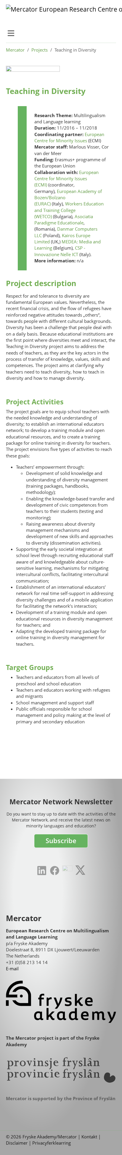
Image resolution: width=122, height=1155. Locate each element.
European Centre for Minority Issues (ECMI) (66, 178)
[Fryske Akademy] (61, 1002)
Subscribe (61, 840)
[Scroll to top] (108, 1141)
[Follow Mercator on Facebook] (54, 870)
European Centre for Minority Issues (69, 137)
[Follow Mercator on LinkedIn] (42, 870)
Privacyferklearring (51, 1143)
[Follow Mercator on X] (80, 870)
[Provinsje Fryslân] (61, 1070)
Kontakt (89, 1137)
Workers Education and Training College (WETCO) (69, 210)
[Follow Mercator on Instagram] (67, 870)
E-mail (12, 968)
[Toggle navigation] (11, 33)
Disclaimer (17, 1143)
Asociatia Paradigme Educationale (63, 219)
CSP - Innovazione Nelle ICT (59, 251)
